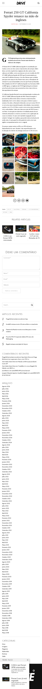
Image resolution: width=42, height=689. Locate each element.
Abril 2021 (5, 542)
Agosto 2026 (6, 386)
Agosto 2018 (6, 620)
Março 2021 (5, 545)
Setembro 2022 (7, 501)
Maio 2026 (5, 394)
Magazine (5, 649)
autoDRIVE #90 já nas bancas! (21, 370)
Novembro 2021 (7, 525)
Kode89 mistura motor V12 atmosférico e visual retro (22, 324)
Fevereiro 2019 (6, 606)
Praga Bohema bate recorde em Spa (17, 319)
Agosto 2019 (6, 591)
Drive (3, 644)
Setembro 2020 (7, 559)
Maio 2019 (5, 598)
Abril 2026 (5, 396)
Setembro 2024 (7, 442)
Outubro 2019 (6, 586)
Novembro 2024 (7, 437)
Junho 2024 (5, 450)
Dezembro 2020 (7, 552)
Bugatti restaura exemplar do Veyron (17, 344)
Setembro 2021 (6, 530)
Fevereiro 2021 (6, 547)
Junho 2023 (5, 479)
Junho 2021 (5, 537)
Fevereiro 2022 (6, 518)
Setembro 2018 (7, 618)
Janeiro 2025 (6, 433)
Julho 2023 (5, 477)
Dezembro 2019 (7, 581)
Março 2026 (5, 398)
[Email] (27, 200)
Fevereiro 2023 (6, 489)
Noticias (14, 24)
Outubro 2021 (6, 528)
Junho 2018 (5, 625)
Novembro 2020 (7, 555)
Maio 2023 (5, 481)
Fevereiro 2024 (6, 459)
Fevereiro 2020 (6, 576)
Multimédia (5, 651)
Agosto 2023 (6, 474)
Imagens (4, 646)
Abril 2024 (5, 455)
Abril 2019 (5, 601)
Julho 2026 (5, 389)
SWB (11, 212)
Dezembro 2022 (7, 494)
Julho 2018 (5, 623)
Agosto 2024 (6, 445)
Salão (4, 656)
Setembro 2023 (7, 472)
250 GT (9, 209)
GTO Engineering (34, 209)
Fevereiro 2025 (6, 430)
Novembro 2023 (7, 467)
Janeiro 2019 (5, 608)
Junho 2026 (5, 391)
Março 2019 (5, 603)
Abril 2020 (5, 572)
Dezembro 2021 (7, 523)
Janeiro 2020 (6, 579)
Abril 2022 (5, 513)
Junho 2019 (5, 596)
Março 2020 (5, 574)
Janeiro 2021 (5, 550)
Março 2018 (5, 633)
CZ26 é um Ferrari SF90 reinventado (18, 666)
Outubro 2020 (6, 557)
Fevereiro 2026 (6, 401)
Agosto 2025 (6, 416)
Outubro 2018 (6, 616)
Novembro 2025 (7, 408)
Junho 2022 (5, 508)
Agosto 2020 (6, 562)
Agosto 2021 (6, 533)
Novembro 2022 (7, 496)
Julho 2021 (5, 535)
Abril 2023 (5, 484)
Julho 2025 (5, 418)
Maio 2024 (5, 452)
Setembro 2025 (7, 413)
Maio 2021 (5, 540)
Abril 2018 (5, 630)
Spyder (5, 212)
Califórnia (16, 209)
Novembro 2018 (7, 613)
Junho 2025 (5, 420)
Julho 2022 (5, 506)
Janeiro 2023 (6, 491)
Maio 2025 (5, 423)
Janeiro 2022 (6, 520)
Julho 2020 (5, 564)
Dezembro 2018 (7, 611)
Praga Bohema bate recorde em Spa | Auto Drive (16, 357)
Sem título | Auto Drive (9, 361)
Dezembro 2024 (7, 435)
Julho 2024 (5, 447)
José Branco (5, 370)
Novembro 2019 (7, 584)
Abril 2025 (5, 425)
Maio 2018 (5, 628)
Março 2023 (5, 486)
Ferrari (24, 209)
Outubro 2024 (6, 440)
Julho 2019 (5, 594)
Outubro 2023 (6, 469)
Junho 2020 (5, 567)
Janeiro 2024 (6, 462)
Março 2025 (5, 428)
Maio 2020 (5, 569)
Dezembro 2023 (7, 464)
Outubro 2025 (6, 411)
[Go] (39, 3)
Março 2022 (5, 516)
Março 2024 (5, 457)
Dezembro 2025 (7, 406)
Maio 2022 (5, 511)
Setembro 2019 (7, 589)
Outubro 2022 (6, 498)
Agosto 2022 (6, 503)
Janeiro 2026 (6, 403)
